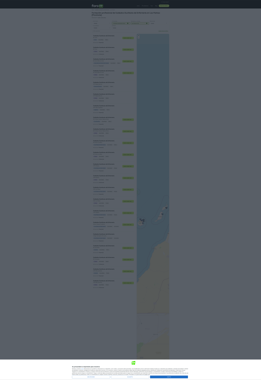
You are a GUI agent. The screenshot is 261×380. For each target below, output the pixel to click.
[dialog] (130, 370)
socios (82, 368)
